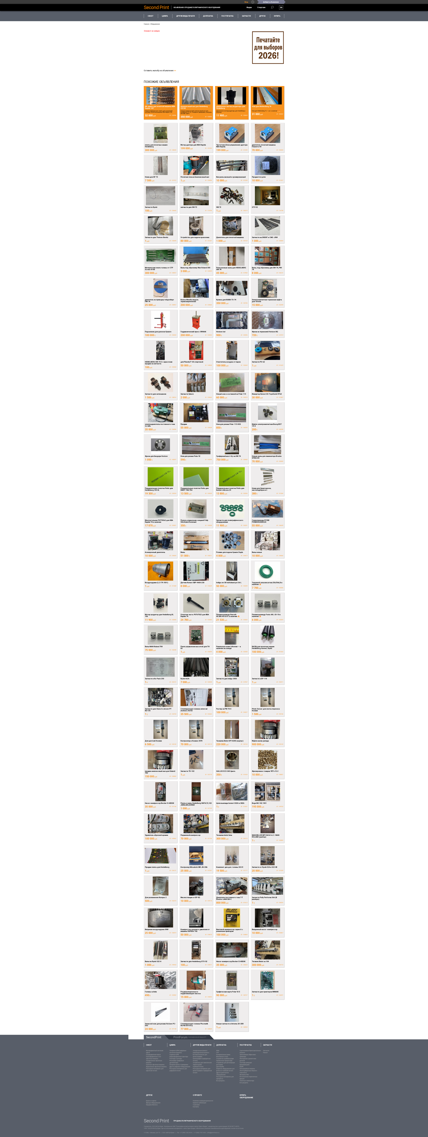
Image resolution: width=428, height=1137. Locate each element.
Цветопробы (220, 1066)
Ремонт (265, 1052)
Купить (277, 16)
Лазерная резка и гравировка (178, 1064)
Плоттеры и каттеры (175, 1058)
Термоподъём (197, 1064)
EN (281, 7)
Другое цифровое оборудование (179, 1066)
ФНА (217, 1050)
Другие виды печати (202, 1045)
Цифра (172, 1045)
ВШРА (241, 1066)
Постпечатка (246, 1045)
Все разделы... (221, 1080)
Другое (149, 1095)
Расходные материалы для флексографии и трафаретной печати (202, 1070)
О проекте (197, 1095)
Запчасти (267, 1045)
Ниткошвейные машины (247, 1068)
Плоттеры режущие (246, 1062)
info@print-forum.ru (213, 1132)
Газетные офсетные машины (155, 1064)
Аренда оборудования (153, 1103)
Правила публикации (199, 1103)
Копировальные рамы (223, 1054)
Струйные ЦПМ (174, 1054)
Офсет (149, 1045)
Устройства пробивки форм (225, 1058)
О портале (261, 7)
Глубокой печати (198, 1066)
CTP (217, 1052)
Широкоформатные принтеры (178, 1056)
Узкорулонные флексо (200, 1050)
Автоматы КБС (244, 1074)
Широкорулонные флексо (201, 1052)
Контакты (196, 1107)
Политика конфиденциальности (203, 1101)
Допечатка (221, 1045)
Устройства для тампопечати (202, 1062)
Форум (249, 7)
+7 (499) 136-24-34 (186, 1132)
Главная (146, 24)
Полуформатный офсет (153, 1054)
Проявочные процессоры (224, 1060)
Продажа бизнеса (151, 1105)
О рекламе (196, 1105)
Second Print (156, 7)
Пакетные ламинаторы (247, 1080)
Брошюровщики (244, 1064)
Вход (246, 2)
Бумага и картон (151, 1101)
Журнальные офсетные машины (156, 1066)
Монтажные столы (222, 1056)
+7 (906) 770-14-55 (200, 1132)
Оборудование (155, 24)
